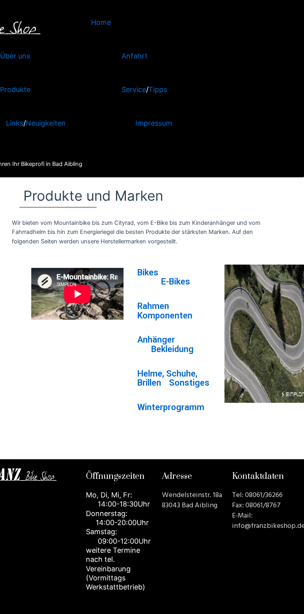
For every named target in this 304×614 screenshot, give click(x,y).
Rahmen (153, 306)
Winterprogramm (170, 407)
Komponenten (164, 315)
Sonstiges (189, 383)
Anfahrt (135, 56)
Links (14, 123)
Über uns (15, 56)
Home (101, 22)
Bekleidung (172, 349)
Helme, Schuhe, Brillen (167, 378)
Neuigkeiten (46, 123)
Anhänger (156, 340)
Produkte (15, 89)
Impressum (153, 123)
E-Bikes (175, 282)
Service (134, 89)
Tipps (157, 89)
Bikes (147, 272)
